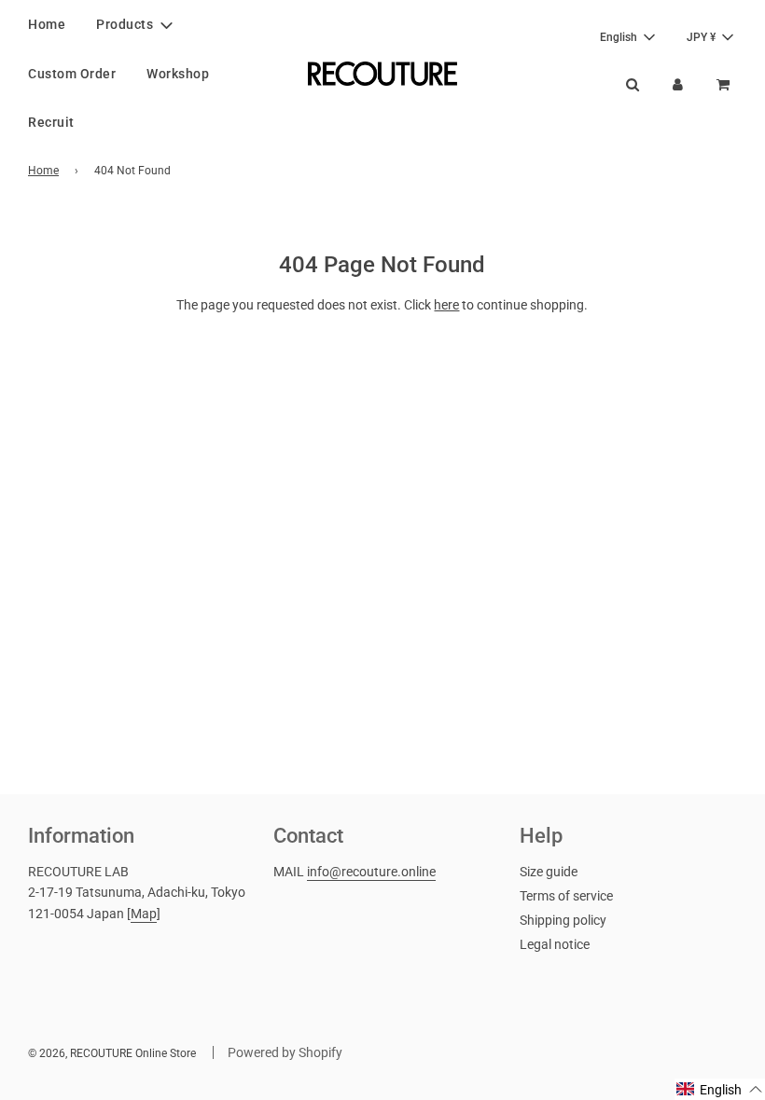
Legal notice (555, 944)
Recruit (51, 122)
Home (46, 24)
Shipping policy (563, 920)
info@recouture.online (371, 871)
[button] (720, 1089)
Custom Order (72, 73)
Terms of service (566, 895)
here (446, 304)
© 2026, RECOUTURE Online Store (112, 1053)
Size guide (548, 871)
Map (144, 913)
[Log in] (678, 84)
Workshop (177, 73)
